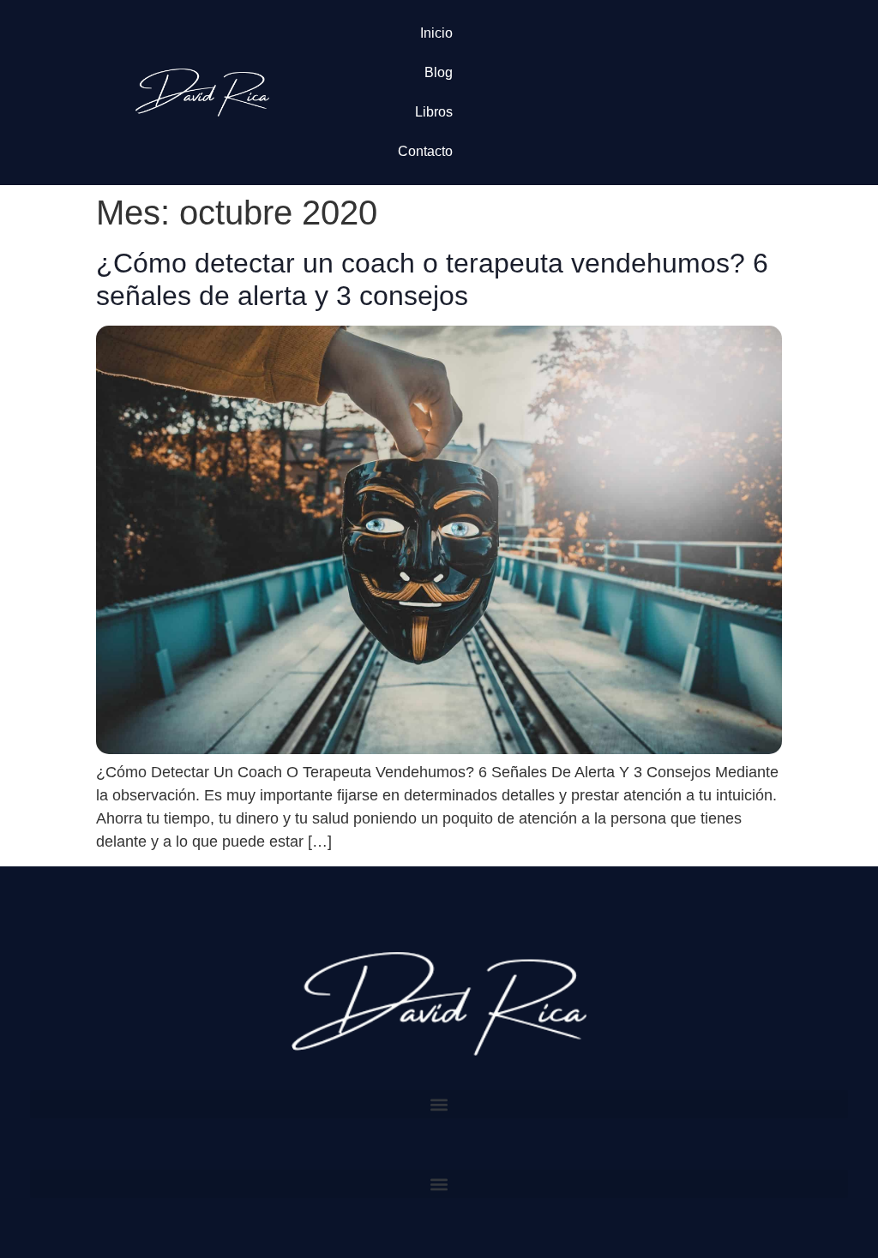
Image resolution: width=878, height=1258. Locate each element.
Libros (434, 112)
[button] (439, 1104)
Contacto (425, 151)
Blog (438, 72)
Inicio (436, 33)
